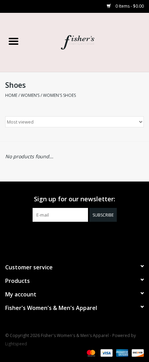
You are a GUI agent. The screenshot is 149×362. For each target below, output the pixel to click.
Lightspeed (16, 344)
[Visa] (106, 352)
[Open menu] (13, 41)
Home (11, 95)
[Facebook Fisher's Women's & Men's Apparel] (68, 236)
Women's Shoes (59, 95)
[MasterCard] (90, 352)
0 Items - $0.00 (129, 6)
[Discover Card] (136, 352)
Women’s (30, 95)
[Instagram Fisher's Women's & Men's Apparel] (80, 236)
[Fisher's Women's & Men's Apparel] (88, 42)
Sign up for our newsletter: (74, 199)
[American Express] (121, 352)
